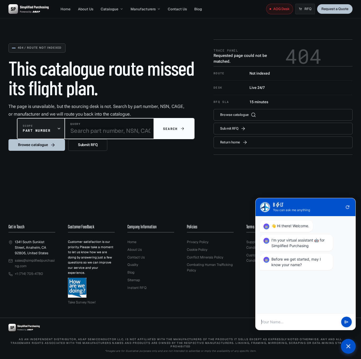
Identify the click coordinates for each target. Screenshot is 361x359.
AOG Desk (281, 9)
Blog (198, 9)
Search (170, 128)
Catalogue (109, 9)
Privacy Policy (198, 242)
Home (66, 9)
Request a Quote (334, 9)
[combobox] (40, 129)
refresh (347, 207)
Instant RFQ (137, 287)
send (346, 322)
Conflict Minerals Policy (205, 257)
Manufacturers (143, 9)
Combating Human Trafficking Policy (210, 267)
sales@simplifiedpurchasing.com (35, 263)
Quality (132, 264)
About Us (85, 9)
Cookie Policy (197, 249)
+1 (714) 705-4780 (29, 273)
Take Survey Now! (82, 302)
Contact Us (177, 9)
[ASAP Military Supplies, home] (28, 9)
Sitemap (133, 280)
